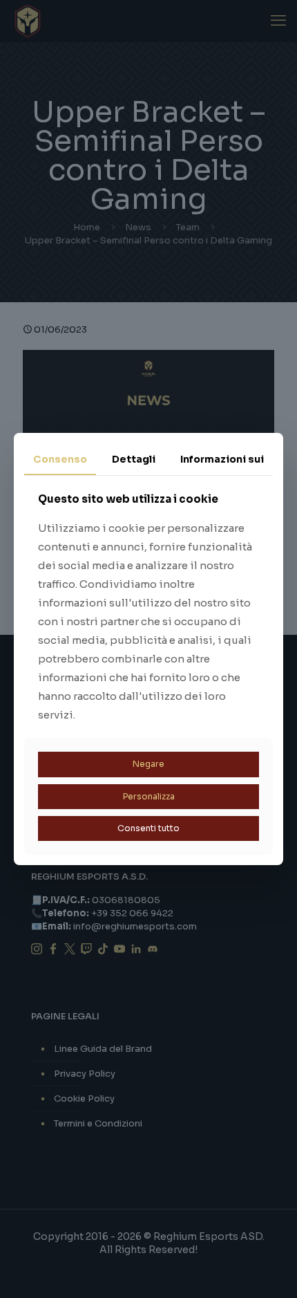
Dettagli (133, 459)
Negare (148, 764)
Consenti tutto (148, 828)
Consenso (60, 459)
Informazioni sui (222, 459)
